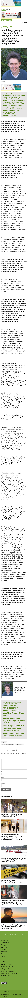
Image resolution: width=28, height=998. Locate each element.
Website (3, 783)
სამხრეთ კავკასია (6, 953)
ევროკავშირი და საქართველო (9, 973)
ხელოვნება (4, 951)
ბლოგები (3, 956)
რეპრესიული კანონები (7, 971)
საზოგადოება (5, 945)
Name (2, 771)
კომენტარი (6, 27)
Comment (3, 757)
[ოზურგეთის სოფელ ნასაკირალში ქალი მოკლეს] (14, 871)
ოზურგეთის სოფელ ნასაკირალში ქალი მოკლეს (12, 881)
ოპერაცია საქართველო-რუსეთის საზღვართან (13, 744)
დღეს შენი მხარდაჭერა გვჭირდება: (13, 725)
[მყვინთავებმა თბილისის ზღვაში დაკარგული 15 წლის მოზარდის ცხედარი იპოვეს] (14, 849)
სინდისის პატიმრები (6, 964)
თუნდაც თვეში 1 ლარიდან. (11, 730)
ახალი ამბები (5, 942)
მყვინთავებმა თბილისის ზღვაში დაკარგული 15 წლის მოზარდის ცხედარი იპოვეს (13, 859)
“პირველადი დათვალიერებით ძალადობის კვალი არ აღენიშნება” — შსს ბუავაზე (13, 902)
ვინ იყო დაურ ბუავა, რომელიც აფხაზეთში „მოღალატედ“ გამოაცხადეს (13, 926)
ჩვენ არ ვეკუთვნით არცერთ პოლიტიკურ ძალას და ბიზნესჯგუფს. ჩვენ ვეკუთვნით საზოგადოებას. (14, 720)
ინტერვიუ (4, 742)
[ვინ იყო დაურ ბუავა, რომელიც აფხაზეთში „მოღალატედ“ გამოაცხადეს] (14, 915)
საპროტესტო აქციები (7, 966)
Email (2, 777)
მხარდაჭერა (6, 20)
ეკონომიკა (4, 947)
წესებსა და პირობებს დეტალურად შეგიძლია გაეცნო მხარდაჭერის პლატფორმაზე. (13, 735)
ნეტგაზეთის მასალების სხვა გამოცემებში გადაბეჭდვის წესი (11, 995)
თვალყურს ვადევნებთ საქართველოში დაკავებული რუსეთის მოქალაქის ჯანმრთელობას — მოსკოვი (12, 837)
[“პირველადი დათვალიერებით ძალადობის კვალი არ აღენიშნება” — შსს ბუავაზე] (14, 892)
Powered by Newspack (6, 993)
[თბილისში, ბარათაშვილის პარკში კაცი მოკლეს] (14, 805)
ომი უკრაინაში (5, 969)
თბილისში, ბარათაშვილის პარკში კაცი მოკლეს (11, 815)
